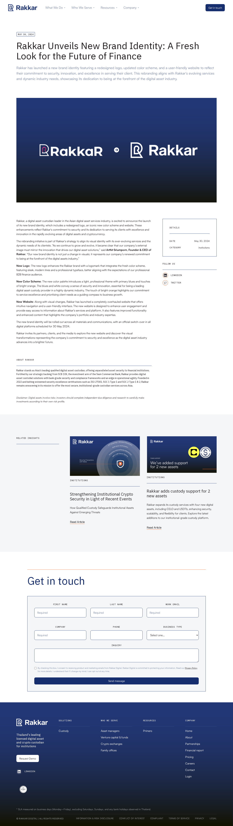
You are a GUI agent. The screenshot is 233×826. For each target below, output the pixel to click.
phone (116, 627)
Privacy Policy (191, 668)
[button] (55, 8)
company (60, 627)
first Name (60, 604)
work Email (173, 604)
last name (116, 604)
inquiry (117, 645)
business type (172, 627)
